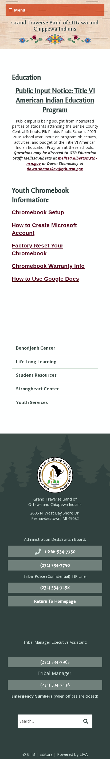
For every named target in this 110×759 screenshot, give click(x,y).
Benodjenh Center (35, 348)
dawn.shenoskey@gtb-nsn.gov (55, 168)
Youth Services (32, 402)
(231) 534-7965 (55, 662)
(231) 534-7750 (55, 565)
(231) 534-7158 (55, 587)
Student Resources (36, 375)
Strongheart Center (37, 389)
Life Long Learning (36, 362)
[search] (50, 721)
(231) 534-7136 (55, 684)
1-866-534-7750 (59, 551)
